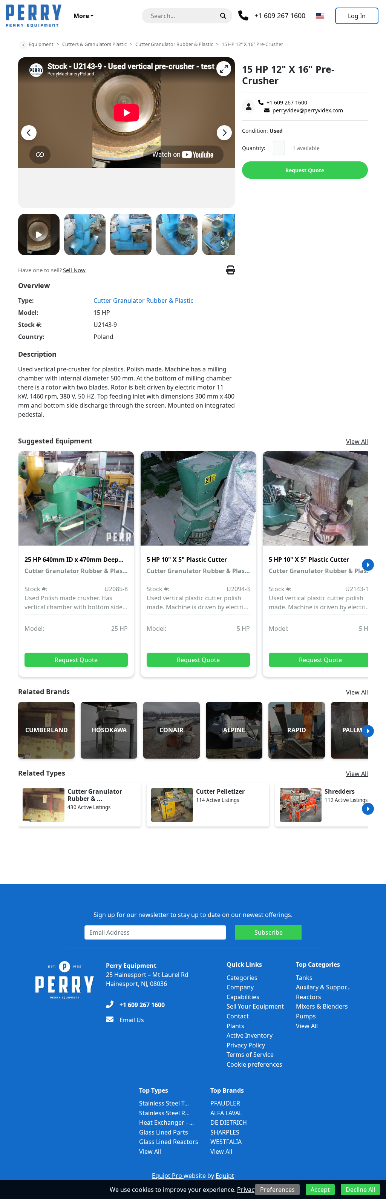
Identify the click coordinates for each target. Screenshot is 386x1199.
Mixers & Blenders (322, 1006)
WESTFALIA (226, 1142)
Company (240, 987)
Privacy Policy (246, 1045)
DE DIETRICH (228, 1122)
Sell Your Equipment (255, 1006)
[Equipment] (23, 45)
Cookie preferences (254, 1064)
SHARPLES (224, 1132)
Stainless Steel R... (164, 1113)
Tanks (304, 978)
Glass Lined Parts (163, 1132)
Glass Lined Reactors (168, 1142)
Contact (238, 1016)
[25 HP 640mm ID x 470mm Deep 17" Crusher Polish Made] (76, 503)
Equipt (225, 1175)
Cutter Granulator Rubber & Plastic (174, 44)
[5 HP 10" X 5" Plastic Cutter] (198, 503)
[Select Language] (320, 16)
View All (357, 441)
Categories (242, 978)
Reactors (308, 997)
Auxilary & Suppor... (323, 987)
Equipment (41, 44)
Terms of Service (250, 1054)
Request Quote (304, 170)
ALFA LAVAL (226, 1113)
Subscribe (268, 932)
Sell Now (74, 270)
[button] (223, 68)
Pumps (306, 1016)
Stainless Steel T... (164, 1103)
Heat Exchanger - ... (166, 1122)
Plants (235, 1026)
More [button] (81, 16)
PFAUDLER (225, 1103)
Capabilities (243, 997)
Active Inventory (250, 1035)
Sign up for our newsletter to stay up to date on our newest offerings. (193, 915)
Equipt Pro (168, 1175)
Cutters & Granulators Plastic (94, 44)
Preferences (277, 1189)
